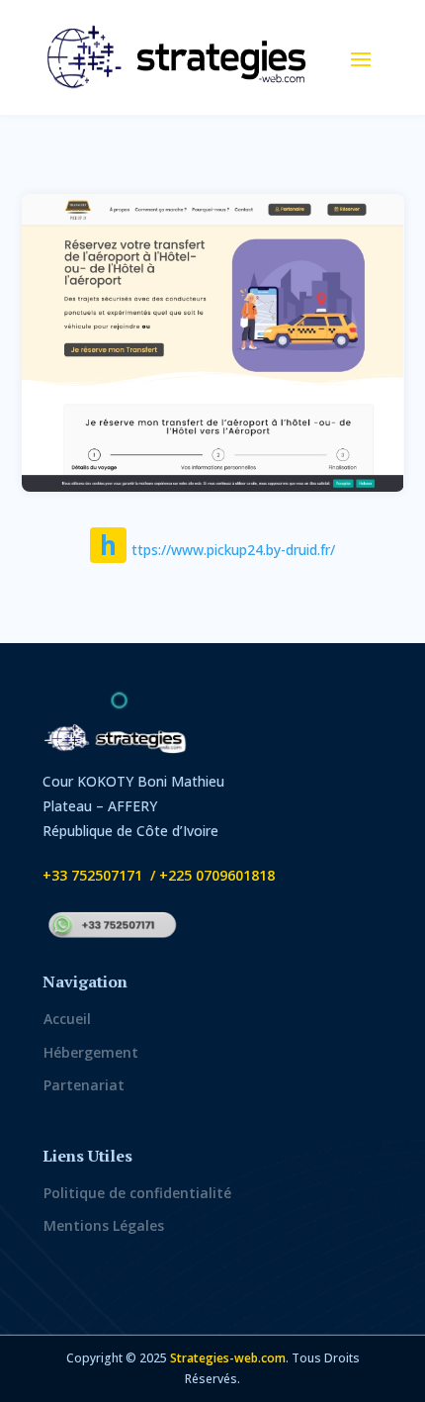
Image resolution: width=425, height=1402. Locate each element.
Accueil (67, 1018)
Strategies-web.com (228, 1358)
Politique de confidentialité (137, 1192)
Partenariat (84, 1084)
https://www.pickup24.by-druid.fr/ (217, 549)
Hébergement (90, 1052)
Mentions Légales (103, 1225)
